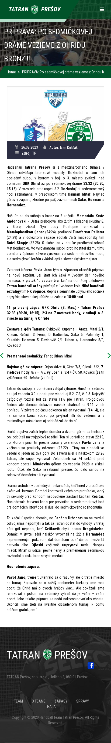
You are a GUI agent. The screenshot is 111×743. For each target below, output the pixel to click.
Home (11, 72)
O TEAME (39, 701)
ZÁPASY (60, 701)
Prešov (47, 655)
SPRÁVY (82, 701)
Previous (3, 356)
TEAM (18, 701)
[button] (55, 113)
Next (108, 356)
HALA (51, 706)
